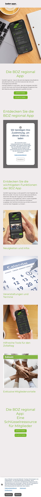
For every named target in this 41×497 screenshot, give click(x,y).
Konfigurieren (8, 490)
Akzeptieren (20, 159)
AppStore (20, 93)
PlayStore (20, 97)
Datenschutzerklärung (20, 155)
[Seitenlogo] (11, 4)
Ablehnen (18, 494)
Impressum (23, 488)
